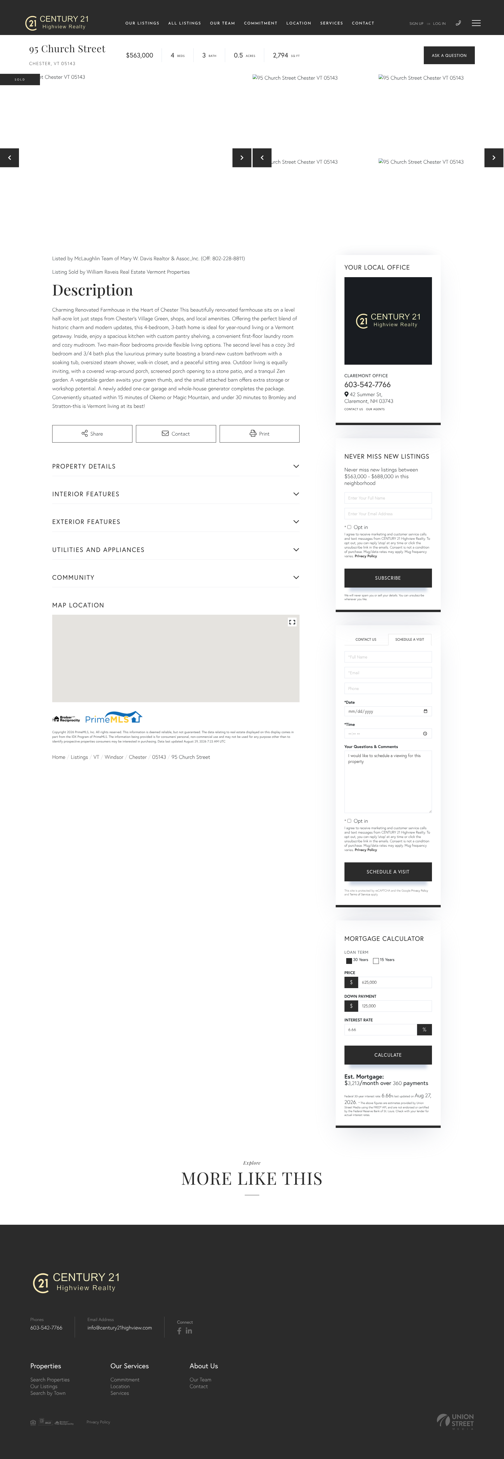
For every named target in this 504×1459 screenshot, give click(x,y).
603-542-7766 (367, 384)
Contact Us (353, 409)
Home (58, 757)
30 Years (360, 959)
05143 (159, 757)
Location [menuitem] (299, 24)
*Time (349, 724)
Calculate (388, 1055)
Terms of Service (360, 894)
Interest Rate (358, 1020)
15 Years (387, 959)
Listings (79, 757)
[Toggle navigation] (476, 23)
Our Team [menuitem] (222, 24)
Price (349, 972)
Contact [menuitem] (363, 24)
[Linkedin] (189, 1331)
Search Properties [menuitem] (50, 1379)
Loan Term (356, 952)
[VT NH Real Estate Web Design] (455, 1422)
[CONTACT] (449, 55)
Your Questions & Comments (371, 746)
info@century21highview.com (120, 1327)
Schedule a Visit (409, 639)
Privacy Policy (366, 556)
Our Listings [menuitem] (142, 24)
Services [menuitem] (331, 24)
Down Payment (360, 996)
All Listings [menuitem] (184, 24)
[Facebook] (179, 1331)
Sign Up (417, 24)
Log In (439, 24)
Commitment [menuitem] (261, 24)
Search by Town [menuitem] (48, 1393)
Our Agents (375, 409)
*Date (349, 702)
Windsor (114, 757)
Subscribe (388, 578)
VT (96, 757)
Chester (138, 757)
